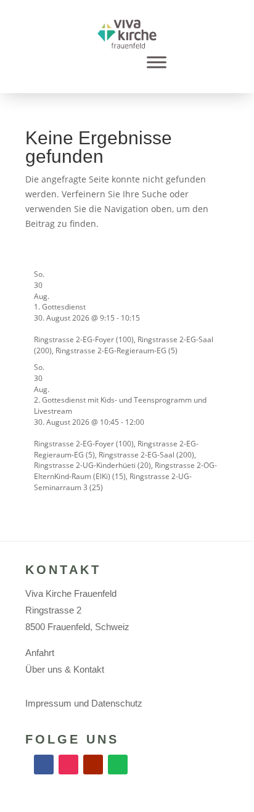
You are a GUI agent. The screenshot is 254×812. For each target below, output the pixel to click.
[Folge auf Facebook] (44, 764)
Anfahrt (39, 652)
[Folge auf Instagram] (68, 764)
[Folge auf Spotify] (118, 764)
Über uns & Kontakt (64, 669)
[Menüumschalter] (156, 62)
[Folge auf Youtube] (93, 764)
